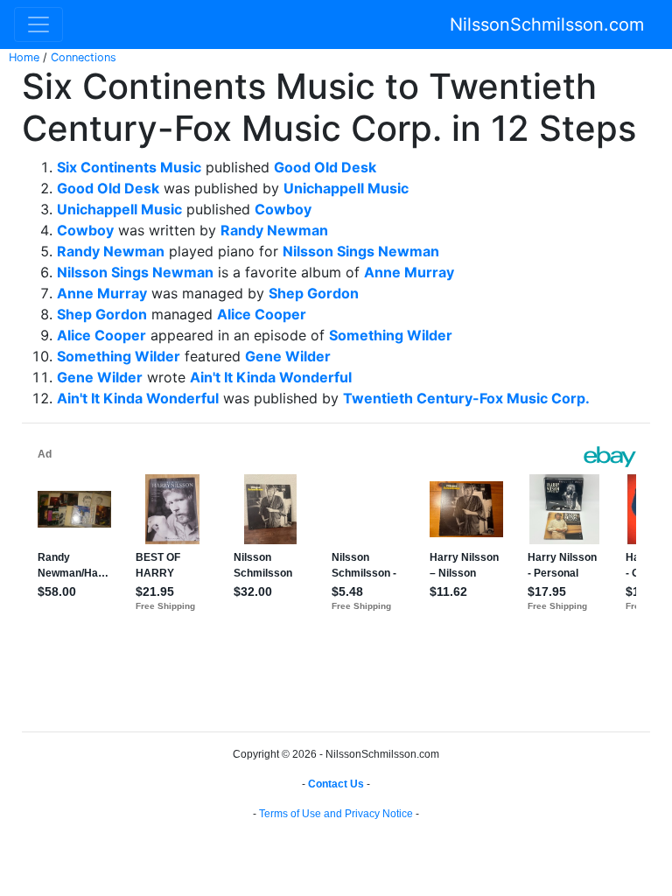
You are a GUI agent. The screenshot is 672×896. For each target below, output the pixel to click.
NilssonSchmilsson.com (547, 24)
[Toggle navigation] (38, 24)
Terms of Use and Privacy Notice (336, 814)
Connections (83, 57)
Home (24, 57)
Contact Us (336, 784)
